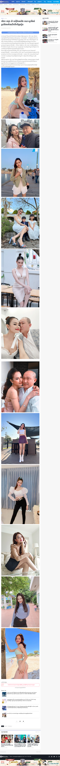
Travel (37, 4)
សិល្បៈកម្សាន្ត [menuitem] (49, 1)
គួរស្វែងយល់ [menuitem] (39, 1)
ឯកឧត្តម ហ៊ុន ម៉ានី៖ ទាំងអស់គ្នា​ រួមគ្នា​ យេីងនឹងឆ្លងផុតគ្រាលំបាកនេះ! (53, 22)
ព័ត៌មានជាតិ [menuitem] (23, 1)
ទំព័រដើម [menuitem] (13, 1)
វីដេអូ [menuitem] (45, 1)
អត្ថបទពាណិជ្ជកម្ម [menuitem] (56, 1)
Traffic (10, 4)
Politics (5, 4)
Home (1, 4)
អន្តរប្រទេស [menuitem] (18, 1)
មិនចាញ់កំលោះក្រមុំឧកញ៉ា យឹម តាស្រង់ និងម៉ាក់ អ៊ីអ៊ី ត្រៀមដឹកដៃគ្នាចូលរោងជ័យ (32, 745)
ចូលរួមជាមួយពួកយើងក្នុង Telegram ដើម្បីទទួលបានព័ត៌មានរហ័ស (20, 32)
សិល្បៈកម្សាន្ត (9, 726)
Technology (22, 4)
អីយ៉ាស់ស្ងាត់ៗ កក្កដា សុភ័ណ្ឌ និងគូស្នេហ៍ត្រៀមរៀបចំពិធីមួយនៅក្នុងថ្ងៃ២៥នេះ (7, 745)
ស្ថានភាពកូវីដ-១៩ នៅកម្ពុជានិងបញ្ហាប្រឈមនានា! (53, 40)
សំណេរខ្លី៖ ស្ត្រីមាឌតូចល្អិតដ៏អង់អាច (52, 35)
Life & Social (16, 4)
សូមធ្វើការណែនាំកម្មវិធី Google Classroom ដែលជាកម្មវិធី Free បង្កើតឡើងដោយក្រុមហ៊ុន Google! (53, 29)
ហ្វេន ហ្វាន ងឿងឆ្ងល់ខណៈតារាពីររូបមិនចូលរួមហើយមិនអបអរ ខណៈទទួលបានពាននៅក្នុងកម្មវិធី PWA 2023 (20, 745)
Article (5, 18)
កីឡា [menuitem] (35, 1)
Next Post (38, 752)
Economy (28, 4)
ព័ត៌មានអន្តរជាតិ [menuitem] (30, 1)
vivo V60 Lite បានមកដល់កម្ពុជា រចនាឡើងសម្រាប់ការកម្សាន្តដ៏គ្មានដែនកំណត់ (19, 713)
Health (33, 4)
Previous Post (3, 752)
